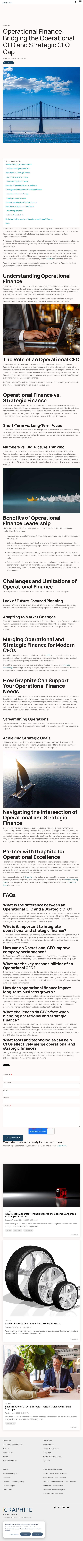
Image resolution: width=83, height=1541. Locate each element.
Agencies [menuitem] (46, 1460)
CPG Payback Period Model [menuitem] (53, 1494)
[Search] (75, 2)
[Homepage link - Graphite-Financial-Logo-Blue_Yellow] (18, 1511)
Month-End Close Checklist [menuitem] (53, 1486)
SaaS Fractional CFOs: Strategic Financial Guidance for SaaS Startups (38, 1408)
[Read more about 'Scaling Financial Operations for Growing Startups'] (41, 1278)
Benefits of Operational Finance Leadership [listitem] (21, 185)
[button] (80, 1)
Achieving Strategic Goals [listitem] (15, 215)
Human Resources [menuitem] (10, 1460)
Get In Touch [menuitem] (7, 1490)
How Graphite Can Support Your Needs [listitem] (20, 206)
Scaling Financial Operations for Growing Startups (32, 1323)
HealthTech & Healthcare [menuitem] (52, 1456)
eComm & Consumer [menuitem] (51, 1448)
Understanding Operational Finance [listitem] (18, 164)
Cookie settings (14, 1534)
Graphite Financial (11, 1220)
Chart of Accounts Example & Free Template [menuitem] (59, 1482)
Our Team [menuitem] (6, 1477)
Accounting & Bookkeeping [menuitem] (13, 1444)
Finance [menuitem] (6, 1448)
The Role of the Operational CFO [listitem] (17, 168)
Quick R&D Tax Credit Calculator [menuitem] (55, 1473)
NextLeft (8, 1327)
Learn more (62, 1146)
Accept (25, 1534)
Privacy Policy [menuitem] (6, 1514)
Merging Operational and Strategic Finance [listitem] (21, 202)
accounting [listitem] (17, 1230)
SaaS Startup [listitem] (10, 1423)
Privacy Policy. (32, 1526)
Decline (37, 1534)
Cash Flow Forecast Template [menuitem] (54, 1490)
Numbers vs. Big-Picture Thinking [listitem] (17, 181)
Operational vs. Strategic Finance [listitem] (18, 173)
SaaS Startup (8, 63)
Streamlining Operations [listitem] (15, 211)
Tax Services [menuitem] (8, 1452)
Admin (5, 58)
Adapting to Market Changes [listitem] (16, 198)
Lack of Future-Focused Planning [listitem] (17, 194)
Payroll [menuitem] (5, 1456)
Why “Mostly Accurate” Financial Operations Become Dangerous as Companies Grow (40, 1215)
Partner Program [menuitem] (9, 1486)
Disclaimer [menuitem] (14, 1514)
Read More (74, 1234)
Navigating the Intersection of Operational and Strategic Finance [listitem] (29, 219)
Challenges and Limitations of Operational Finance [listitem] (24, 190)
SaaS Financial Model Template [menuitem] (54, 1477)
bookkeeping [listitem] (28, 1230)
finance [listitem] (8, 1230)
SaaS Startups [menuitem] (48, 1444)
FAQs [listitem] (8, 223)
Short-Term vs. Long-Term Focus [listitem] (17, 177)
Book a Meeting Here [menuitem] (11, 1473)
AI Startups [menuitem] (47, 1452)
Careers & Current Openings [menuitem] (13, 1482)
